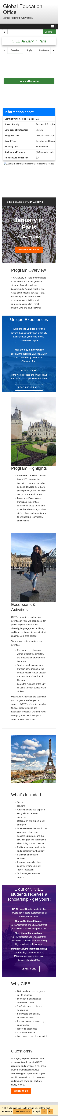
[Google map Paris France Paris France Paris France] (29, 178)
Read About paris (29, 387)
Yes (43, 1111)
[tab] (15, 50)
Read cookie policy (22, 1111)
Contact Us (21, 1091)
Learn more (29, 969)
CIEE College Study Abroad (25, 202)
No (50, 1111)
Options (49, 31)
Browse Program (29, 249)
